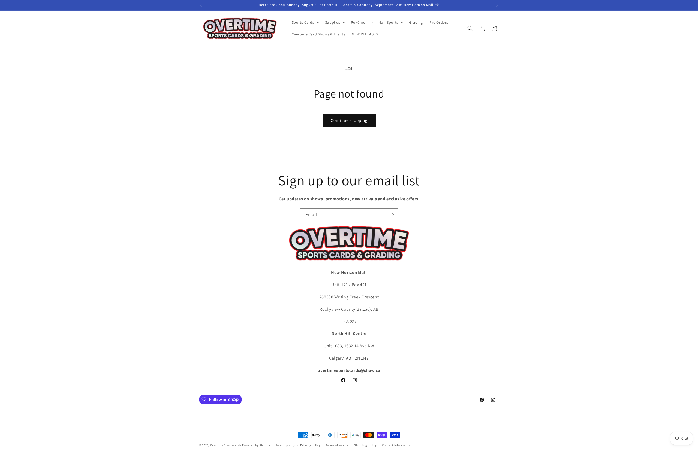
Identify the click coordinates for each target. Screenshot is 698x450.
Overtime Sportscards (226, 445)
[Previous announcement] (201, 5)
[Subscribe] (392, 214)
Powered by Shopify (256, 445)
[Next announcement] (497, 5)
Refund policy (285, 445)
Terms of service (337, 445)
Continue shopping (349, 120)
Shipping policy (365, 445)
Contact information (396, 445)
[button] (305, 22)
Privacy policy (310, 445)
